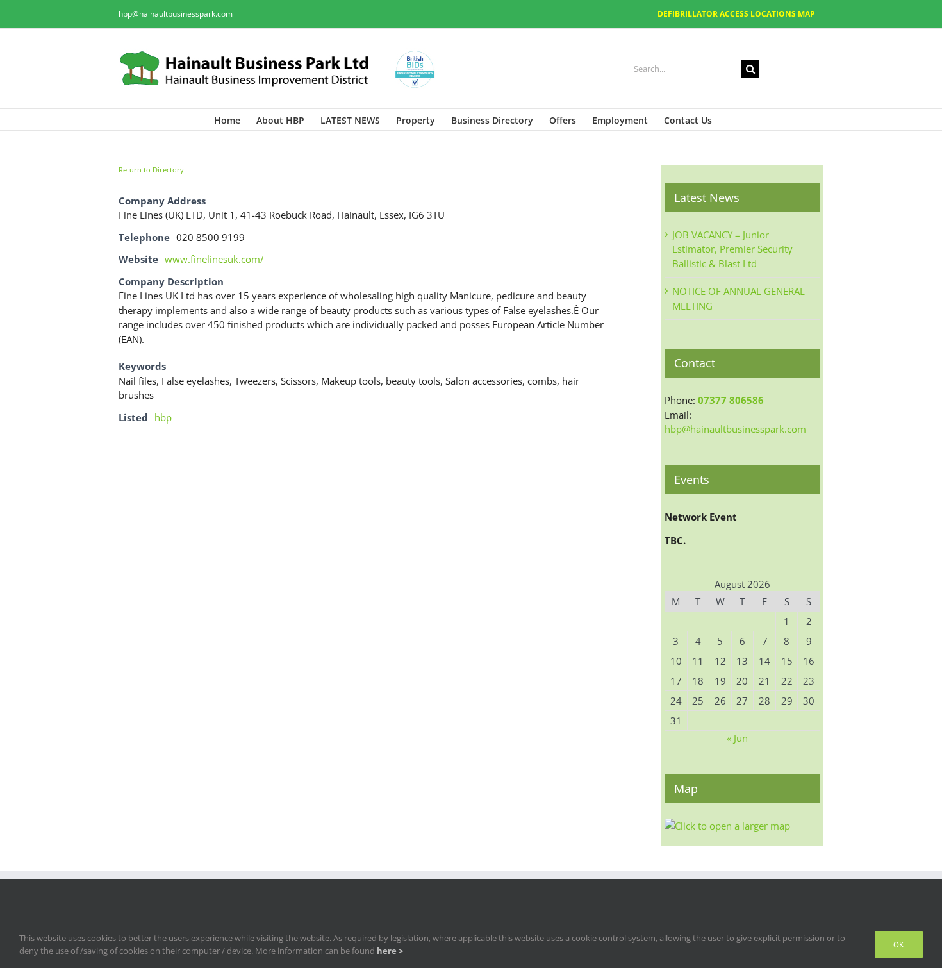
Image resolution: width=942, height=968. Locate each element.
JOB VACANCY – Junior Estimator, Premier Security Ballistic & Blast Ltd (732, 249)
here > (390, 950)
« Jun (737, 737)
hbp (163, 417)
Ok (898, 944)
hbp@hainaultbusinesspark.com (176, 13)
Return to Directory (151, 169)
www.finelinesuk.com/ (214, 259)
